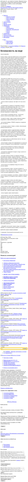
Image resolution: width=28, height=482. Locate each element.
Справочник (6, 33)
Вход (4, 39)
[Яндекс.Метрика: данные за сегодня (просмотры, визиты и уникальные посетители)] (12, 401)
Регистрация (9, 41)
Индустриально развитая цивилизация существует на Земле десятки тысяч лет (13, 325)
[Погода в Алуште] (5, 355)
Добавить (8, 6)
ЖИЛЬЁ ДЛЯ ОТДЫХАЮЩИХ (11, 274)
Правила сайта (4, 388)
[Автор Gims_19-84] (6, 237)
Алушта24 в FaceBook (8, 396)
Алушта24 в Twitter (8, 398)
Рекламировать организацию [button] (17, 433)
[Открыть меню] (1, 13)
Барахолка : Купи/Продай (12, 29)
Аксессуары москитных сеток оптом (12, 265)
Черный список (7, 24)
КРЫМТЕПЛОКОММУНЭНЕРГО (12, 365)
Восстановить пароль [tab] (8, 447)
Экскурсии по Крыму (8, 36)
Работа (8, 27)
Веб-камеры (6, 37)
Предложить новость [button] (18, 7)
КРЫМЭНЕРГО (11, 361)
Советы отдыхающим (8, 280)
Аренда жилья (6, 21)
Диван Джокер (7, 272)
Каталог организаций (8, 286)
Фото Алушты (6, 285)
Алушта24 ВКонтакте (8, 394)
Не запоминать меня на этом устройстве (12, 471)
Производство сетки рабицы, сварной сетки (14, 264)
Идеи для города (10, 18)
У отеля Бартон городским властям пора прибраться (11, 298)
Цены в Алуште (7, 34)
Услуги (8, 30)
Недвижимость (10, 28)
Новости (5, 15)
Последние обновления (9, 290)
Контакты (10, 388)
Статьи (8, 20)
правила (18, 460)
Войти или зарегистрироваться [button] (8, 258)
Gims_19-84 (3, 238)
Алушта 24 (3, 6)
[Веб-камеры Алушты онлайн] (15, 355)
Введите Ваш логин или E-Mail (8, 476)
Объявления (6, 25)
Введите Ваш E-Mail (6, 453)
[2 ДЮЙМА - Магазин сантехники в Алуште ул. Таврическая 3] (15, 352)
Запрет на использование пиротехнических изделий (14, 319)
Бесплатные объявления (9, 260)
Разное (8, 32)
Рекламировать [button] (4, 7)
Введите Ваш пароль (6, 455)
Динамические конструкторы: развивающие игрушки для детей (14, 304)
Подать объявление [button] (5, 434)
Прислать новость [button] (5, 433)
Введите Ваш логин (5, 452)
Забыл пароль (9, 42)
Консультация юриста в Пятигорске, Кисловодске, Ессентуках (12, 267)
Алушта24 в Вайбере (8, 393)
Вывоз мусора (10, 360)
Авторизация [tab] (6, 445)
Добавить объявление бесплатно (11, 263)
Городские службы (8, 357)
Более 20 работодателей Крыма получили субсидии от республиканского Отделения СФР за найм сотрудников (13, 337)
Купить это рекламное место (10, 367)
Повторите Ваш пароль (6, 456)
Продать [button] (10, 7)
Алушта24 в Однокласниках (10, 395)
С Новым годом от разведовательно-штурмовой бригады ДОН (11, 314)
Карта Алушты (7, 288)
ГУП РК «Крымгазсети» (9, 364)
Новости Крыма (10, 19)
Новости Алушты (10, 16)
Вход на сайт (9, 43)
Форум (5, 23)
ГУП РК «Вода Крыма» (9, 362)
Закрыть (3, 426)
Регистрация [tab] (6, 444)
